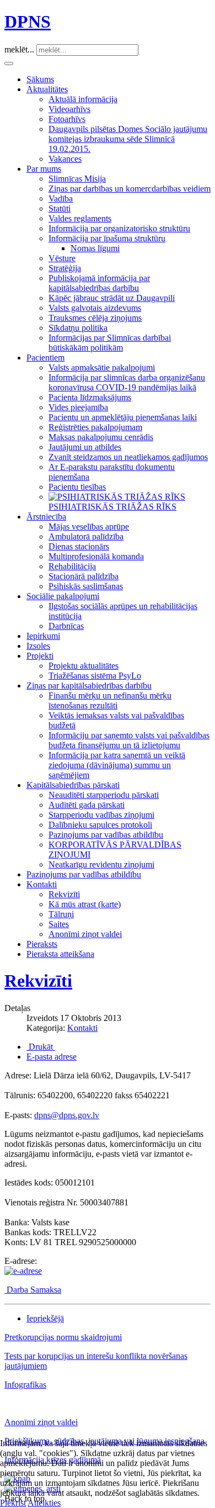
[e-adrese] (23, 1271)
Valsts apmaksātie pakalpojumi (102, 367)
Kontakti (41, 884)
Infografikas (25, 1384)
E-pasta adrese (51, 1056)
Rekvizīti (64, 894)
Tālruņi (61, 914)
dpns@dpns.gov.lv (66, 1115)
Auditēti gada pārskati (87, 804)
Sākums (40, 79)
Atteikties (44, 1502)
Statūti (60, 208)
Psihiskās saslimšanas (86, 586)
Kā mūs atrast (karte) (85, 904)
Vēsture (62, 258)
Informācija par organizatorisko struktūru (119, 228)
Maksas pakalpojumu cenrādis (101, 437)
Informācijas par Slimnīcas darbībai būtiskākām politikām (110, 342)
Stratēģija (65, 268)
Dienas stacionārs (79, 546)
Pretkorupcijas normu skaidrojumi (63, 1337)
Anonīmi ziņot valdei (85, 934)
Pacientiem (45, 357)
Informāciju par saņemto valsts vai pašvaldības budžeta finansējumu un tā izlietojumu (129, 740)
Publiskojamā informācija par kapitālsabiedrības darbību (99, 283)
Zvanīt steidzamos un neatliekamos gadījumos (128, 457)
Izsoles (38, 645)
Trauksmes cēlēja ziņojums (95, 317)
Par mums (43, 168)
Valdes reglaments (80, 218)
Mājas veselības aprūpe (89, 526)
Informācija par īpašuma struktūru (107, 238)
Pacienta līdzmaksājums (90, 397)
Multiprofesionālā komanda (96, 556)
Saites (59, 924)
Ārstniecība (46, 516)
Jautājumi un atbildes (85, 447)
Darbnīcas (66, 626)
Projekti (39, 655)
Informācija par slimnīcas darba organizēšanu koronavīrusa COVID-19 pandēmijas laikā (127, 382)
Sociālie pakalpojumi (62, 596)
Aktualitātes (47, 89)
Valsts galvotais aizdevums (95, 308)
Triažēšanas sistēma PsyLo (95, 675)
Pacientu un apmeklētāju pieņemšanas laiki (123, 417)
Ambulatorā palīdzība (86, 536)
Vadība (61, 198)
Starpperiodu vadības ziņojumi (101, 814)
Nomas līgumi (95, 248)
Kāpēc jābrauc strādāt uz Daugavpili (112, 298)
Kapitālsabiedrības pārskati (73, 785)
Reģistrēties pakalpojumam (95, 427)
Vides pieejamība (78, 407)
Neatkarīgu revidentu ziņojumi (101, 864)
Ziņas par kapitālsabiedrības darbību (89, 685)
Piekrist (13, 1502)
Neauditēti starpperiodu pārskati (104, 795)
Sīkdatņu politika (78, 327)
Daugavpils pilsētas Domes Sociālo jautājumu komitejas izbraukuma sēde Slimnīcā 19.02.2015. (128, 139)
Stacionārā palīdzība (84, 576)
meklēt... (19, 49)
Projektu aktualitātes (84, 665)
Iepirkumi (43, 636)
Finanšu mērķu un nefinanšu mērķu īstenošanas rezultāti (110, 700)
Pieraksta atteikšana (60, 954)
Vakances (65, 158)
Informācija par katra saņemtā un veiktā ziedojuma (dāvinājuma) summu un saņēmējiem (117, 765)
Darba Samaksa (34, 1289)
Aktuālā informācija (83, 99)
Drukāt (40, 1046)
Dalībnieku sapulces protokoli (100, 824)
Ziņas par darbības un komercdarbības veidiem (130, 188)
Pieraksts (41, 944)
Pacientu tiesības (77, 486)
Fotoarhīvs (67, 119)
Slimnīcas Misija (77, 178)
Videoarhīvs (69, 109)
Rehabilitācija (72, 566)
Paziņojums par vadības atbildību (106, 834)
